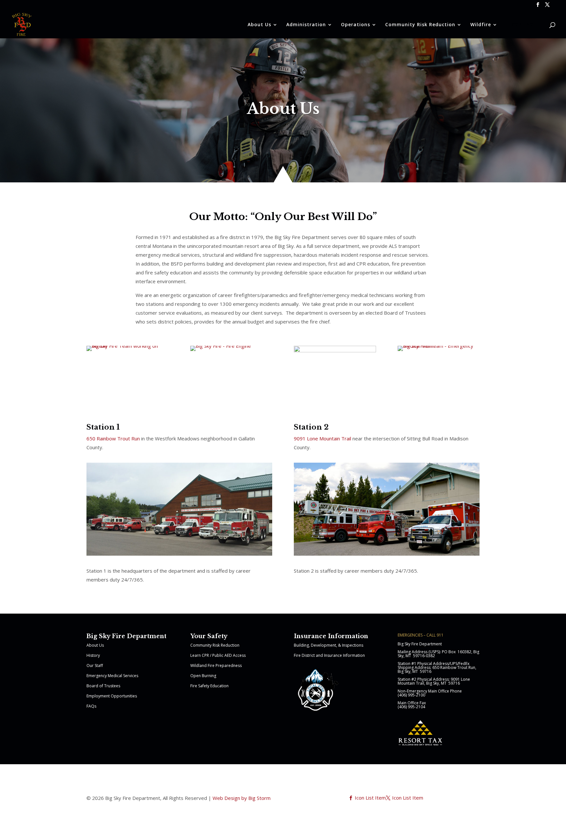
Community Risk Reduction (214, 645)
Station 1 (103, 427)
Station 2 (311, 427)
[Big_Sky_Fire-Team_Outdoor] (335, 350)
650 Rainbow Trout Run (113, 438)
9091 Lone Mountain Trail (323, 438)
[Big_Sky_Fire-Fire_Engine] (220, 345)
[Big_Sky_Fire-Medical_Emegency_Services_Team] (439, 345)
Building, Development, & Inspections (328, 645)
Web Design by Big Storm (242, 798)
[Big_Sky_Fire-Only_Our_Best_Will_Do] (127, 345)
